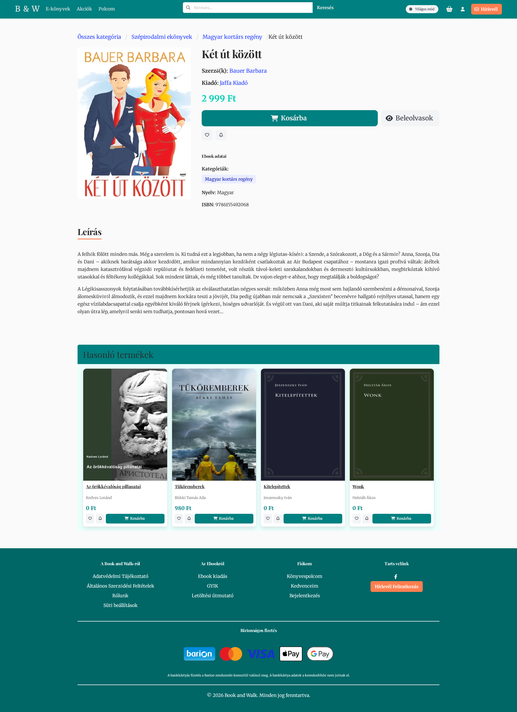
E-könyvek (58, 9)
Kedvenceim (304, 586)
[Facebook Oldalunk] (395, 577)
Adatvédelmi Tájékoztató (120, 576)
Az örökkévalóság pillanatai (113, 486)
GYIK (212, 586)
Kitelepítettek (277, 486)
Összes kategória (99, 36)
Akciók (84, 9)
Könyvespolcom (304, 576)
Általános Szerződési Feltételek (120, 586)
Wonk (358, 486)
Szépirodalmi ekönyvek (161, 36)
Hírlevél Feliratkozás (396, 586)
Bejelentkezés (304, 596)
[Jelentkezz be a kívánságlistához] (207, 135)
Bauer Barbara (248, 70)
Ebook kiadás (212, 576)
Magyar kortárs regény (232, 36)
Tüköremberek (189, 486)
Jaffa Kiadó (234, 82)
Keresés (325, 7)
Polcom (107, 9)
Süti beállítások (120, 605)
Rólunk (120, 596)
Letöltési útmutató (212, 596)
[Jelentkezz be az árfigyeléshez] (221, 135)
